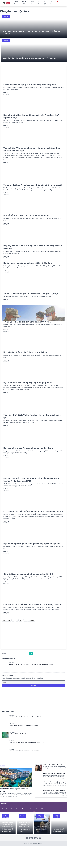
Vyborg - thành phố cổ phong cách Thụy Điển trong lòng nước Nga (54, 773)
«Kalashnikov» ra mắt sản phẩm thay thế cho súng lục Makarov (33, 604)
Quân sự (6, 16)
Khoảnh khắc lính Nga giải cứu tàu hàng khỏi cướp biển (29, 85)
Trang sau (31, 620)
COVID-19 (16, 2)
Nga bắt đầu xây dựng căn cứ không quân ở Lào (26, 215)
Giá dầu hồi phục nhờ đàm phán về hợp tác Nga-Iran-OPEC (25, 716)
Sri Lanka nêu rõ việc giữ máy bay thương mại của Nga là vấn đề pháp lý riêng (54, 790)
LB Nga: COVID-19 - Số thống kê (18, 733)
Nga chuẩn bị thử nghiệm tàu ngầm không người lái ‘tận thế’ (31, 544)
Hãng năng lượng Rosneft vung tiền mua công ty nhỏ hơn (24, 750)
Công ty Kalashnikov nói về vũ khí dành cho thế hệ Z (28, 574)
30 (25, 620)
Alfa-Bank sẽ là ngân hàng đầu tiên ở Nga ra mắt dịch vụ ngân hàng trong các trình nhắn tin (24, 826)
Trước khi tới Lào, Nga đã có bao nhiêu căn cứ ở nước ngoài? (32, 185)
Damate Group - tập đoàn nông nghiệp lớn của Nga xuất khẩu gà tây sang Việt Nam (31, 664)
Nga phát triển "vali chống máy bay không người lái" (28, 382)
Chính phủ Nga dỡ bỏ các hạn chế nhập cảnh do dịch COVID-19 (54, 764)
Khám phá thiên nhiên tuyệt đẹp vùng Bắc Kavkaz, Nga (54, 782)
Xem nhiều (4, 803)
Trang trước (6, 620)
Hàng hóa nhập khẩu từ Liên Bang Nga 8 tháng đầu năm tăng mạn (26, 742)
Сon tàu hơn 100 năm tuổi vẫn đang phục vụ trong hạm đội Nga (33, 511)
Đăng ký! (33, 685)
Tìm (31, 653)
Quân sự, (6, 92)
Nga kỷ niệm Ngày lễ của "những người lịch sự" (25, 352)
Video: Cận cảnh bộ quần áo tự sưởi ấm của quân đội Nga (30, 293)
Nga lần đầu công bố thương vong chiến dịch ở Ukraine (29, 58)
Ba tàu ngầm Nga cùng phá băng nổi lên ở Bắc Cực (27, 263)
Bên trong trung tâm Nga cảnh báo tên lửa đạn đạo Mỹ (28, 448)
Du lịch (2, 765)
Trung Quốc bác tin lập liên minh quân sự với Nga (26, 322)
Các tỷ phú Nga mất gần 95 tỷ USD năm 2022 (41, 829)
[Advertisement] (33, 697)
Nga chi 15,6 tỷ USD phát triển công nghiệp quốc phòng (23, 725)
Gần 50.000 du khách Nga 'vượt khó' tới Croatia (14, 790)
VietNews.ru (40, 843)
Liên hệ (51, 2)
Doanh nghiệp (22, 816)
